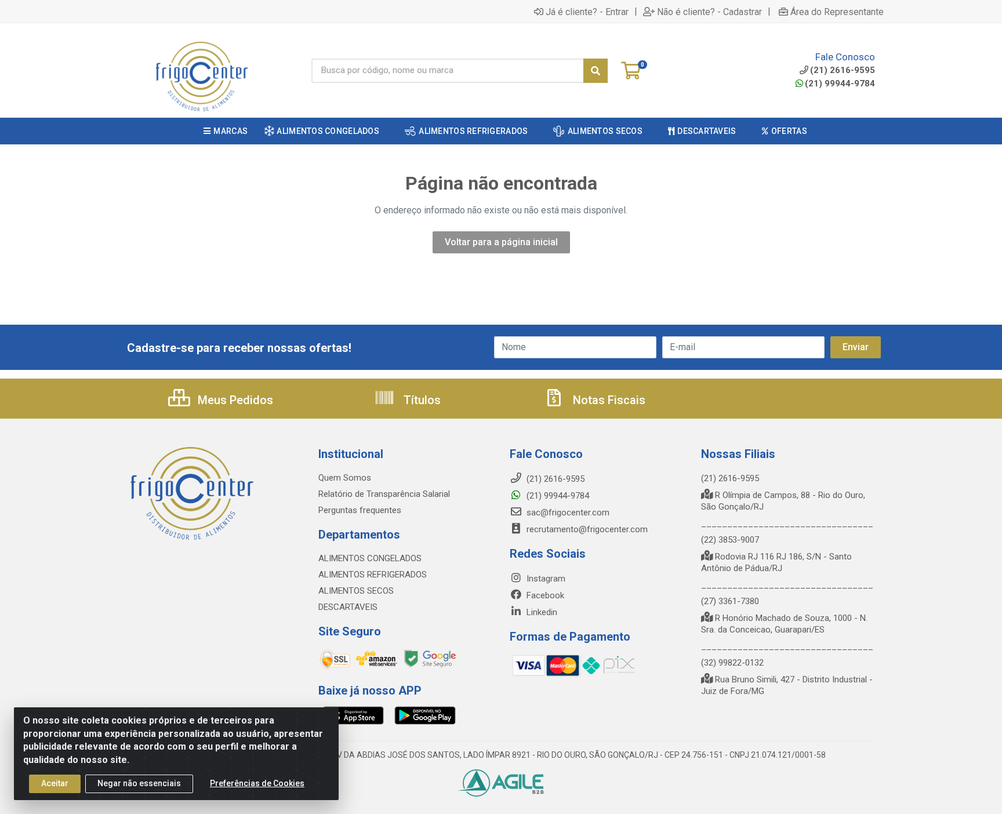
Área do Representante (837, 11)
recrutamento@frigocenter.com (587, 529)
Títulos (421, 400)
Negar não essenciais (139, 783)
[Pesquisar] (595, 71)
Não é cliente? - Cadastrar (709, 11)
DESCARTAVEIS (347, 607)
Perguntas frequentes (359, 510)
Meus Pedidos (234, 400)
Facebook (544, 595)
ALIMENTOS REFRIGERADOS (372, 574)
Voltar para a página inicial (501, 242)
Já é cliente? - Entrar (587, 11)
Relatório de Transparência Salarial (384, 494)
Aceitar (54, 783)
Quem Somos (344, 478)
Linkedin (540, 612)
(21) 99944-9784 (840, 83)
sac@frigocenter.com (568, 512)
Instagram (544, 578)
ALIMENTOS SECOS (356, 591)
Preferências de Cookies (257, 783)
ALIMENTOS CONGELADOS (370, 558)
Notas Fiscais (607, 400)
